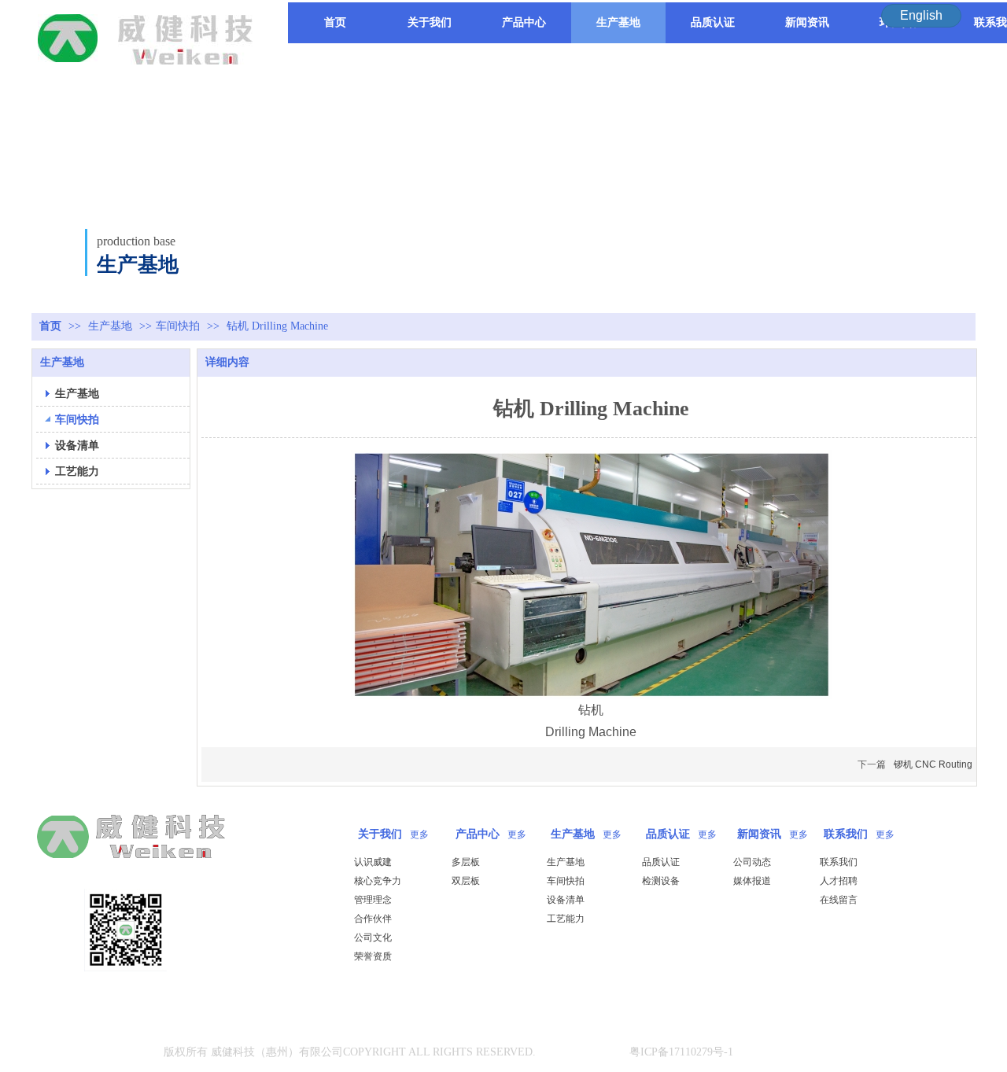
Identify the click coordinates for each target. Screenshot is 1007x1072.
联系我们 (846, 834)
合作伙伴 (373, 918)
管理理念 (373, 899)
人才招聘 (839, 880)
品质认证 (668, 834)
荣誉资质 (373, 956)
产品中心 (478, 834)
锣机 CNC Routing (933, 764)
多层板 (466, 862)
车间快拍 (178, 326)
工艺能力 (566, 918)
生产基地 (111, 326)
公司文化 (373, 937)
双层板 (466, 880)
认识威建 (373, 862)
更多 (419, 834)
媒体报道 (752, 880)
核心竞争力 (377, 880)
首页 (50, 326)
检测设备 (661, 880)
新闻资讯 (759, 834)
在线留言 (839, 899)
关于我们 (380, 834)
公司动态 (752, 862)
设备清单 (566, 899)
